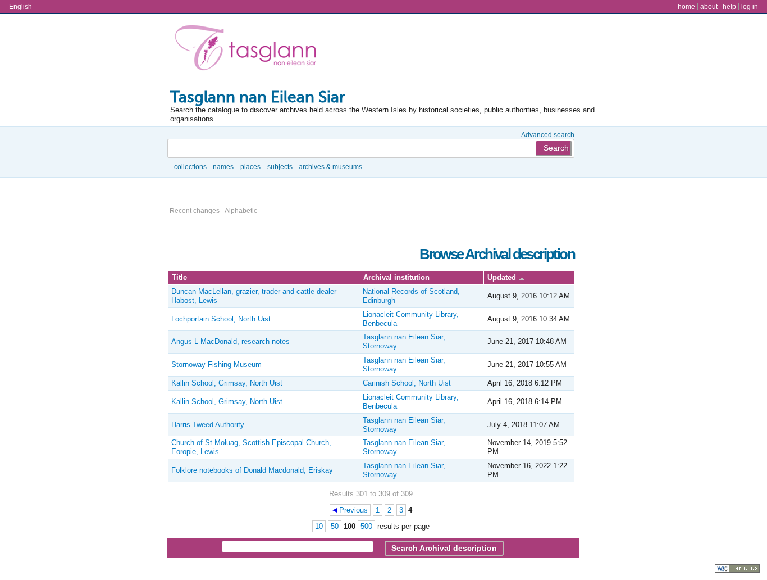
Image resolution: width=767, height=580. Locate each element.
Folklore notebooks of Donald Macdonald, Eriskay (252, 470)
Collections (190, 166)
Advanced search (547, 134)
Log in (749, 6)
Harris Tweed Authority (207, 424)
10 (319, 526)
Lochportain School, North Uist (221, 319)
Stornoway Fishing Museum (216, 364)
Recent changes (195, 210)
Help (729, 6)
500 (366, 526)
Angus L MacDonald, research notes (230, 341)
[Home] (248, 50)
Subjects (280, 166)
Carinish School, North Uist (407, 383)
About (709, 6)
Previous (353, 510)
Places (250, 166)
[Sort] (522, 277)
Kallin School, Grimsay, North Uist (226, 383)
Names (223, 166)
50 (335, 526)
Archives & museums (330, 166)
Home (686, 6)
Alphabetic (241, 210)
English (20, 6)
